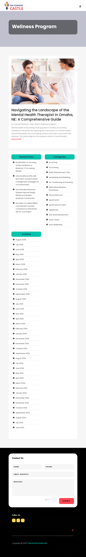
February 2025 (21, 328)
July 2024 (19, 363)
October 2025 (21, 289)
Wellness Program (48, 124)
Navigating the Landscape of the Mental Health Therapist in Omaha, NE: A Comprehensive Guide (42, 114)
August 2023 (21, 417)
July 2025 (19, 304)
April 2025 (20, 319)
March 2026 (20, 264)
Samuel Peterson (21, 124)
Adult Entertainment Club (59, 172)
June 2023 (20, 427)
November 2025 (22, 284)
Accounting (53, 167)
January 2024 (21, 393)
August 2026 (21, 239)
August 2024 (21, 358)
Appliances (53, 210)
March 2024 (20, 383)
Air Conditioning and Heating (61, 182)
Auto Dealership (55, 224)
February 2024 (21, 388)
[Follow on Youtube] (23, 520)
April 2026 (20, 259)
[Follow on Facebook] (14, 520)
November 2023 (22, 403)
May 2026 (20, 254)
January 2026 (21, 274)
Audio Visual (54, 219)
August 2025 (21, 299)
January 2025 (21, 333)
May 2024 (20, 373)
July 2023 (19, 422)
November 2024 (22, 343)
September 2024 (23, 353)
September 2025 (23, 294)
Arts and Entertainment (58, 215)
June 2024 (20, 368)
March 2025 (20, 323)
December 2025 (22, 279)
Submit (66, 501)
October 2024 (21, 348)
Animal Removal (55, 195)
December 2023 (22, 398)
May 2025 (20, 314)
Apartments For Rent (57, 205)
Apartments (54, 200)
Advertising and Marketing (59, 177)
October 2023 (21, 408)
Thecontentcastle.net (37, 543)
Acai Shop (53, 162)
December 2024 (22, 338)
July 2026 (19, 244)
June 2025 (20, 309)
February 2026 (21, 269)
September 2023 (23, 413)
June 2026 (20, 249)
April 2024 (20, 378)
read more (16, 139)
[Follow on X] (18, 520)
